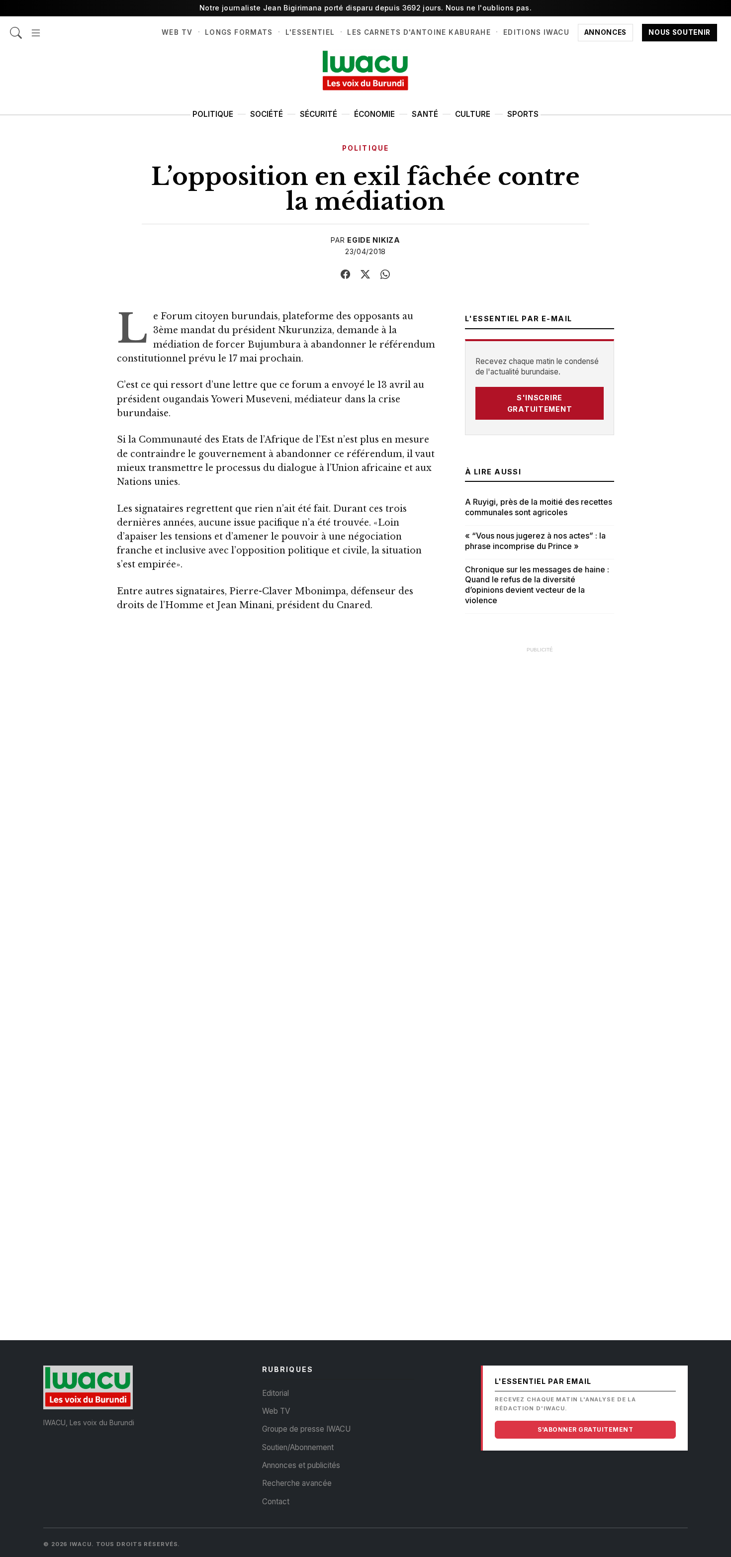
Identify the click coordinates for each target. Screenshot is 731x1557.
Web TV (177, 32)
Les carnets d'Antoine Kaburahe (419, 32)
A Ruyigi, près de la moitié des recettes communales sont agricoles (538, 507)
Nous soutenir (679, 32)
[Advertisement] (539, 808)
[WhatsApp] (385, 274)
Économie (374, 114)
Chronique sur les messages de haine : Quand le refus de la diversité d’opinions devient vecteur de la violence (537, 584)
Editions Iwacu (536, 32)
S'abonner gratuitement (585, 1429)
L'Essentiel (310, 32)
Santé (425, 114)
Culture (472, 114)
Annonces (605, 32)
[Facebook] (346, 274)
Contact (275, 1501)
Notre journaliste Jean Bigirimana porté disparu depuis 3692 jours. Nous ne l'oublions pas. (365, 7)
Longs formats (239, 32)
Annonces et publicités (301, 1465)
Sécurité (318, 114)
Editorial (275, 1393)
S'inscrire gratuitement (539, 403)
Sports (523, 114)
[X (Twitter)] (365, 274)
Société (266, 114)
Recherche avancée (297, 1483)
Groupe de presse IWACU (306, 1429)
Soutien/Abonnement (298, 1447)
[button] (36, 27)
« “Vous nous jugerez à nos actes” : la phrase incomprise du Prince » (535, 541)
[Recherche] (16, 27)
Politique (212, 114)
